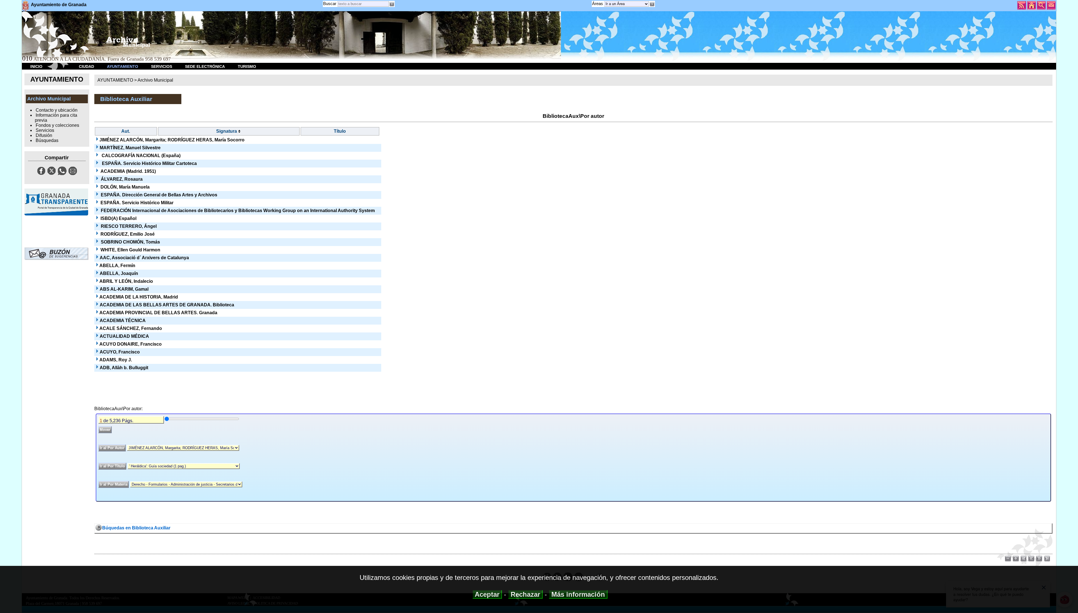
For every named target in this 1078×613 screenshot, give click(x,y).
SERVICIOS (161, 66)
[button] (652, 4)
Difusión (44, 135)
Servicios (45, 130)
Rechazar (525, 594)
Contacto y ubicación (56, 110)
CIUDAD (86, 66)
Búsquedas (47, 140)
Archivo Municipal (155, 80)
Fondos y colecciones (57, 125)
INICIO (36, 66)
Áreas (598, 3)
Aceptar (487, 594)
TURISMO (247, 66)
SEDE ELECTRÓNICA (205, 66)
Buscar (329, 3)
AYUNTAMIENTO (122, 66)
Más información (578, 594)
